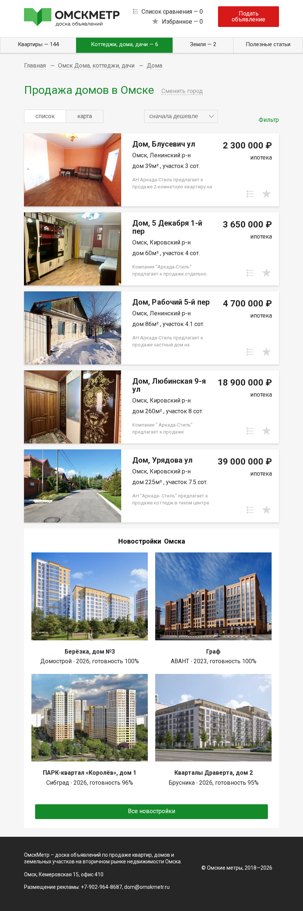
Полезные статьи (268, 44)
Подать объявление (248, 16)
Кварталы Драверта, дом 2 (213, 772)
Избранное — (182, 21)
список (45, 116)
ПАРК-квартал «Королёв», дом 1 (89, 772)
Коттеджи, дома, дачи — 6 (124, 44)
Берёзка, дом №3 (90, 651)
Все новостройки (151, 811)
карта (84, 116)
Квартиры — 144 (38, 44)
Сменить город (182, 91)
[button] (181, 116)
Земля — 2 (203, 44)
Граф (213, 651)
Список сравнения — (172, 11)
